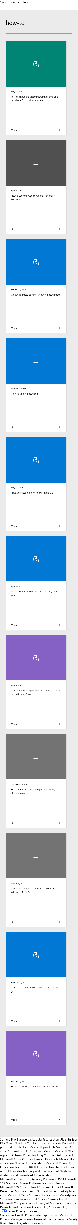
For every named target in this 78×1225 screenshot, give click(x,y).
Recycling (15, 1223)
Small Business (40, 1187)
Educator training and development (34, 1171)
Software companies (14, 1199)
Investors (70, 1203)
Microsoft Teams (53, 1183)
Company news (24, 1203)
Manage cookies (22, 1219)
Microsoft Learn (25, 1191)
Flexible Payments (46, 1159)
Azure (55, 1187)
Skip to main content (14, 2)
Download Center (41, 1151)
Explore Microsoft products (36, 1147)
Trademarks (60, 1219)
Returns (17, 1155)
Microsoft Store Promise (16, 1159)
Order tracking (33, 1155)
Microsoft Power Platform (23, 1183)
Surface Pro (8, 1139)
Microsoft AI (8, 1179)
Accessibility (40, 1207)
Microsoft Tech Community (26, 1195)
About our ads (33, 1223)
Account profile (17, 1151)
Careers (53, 1199)
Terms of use (42, 1219)
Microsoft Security (30, 1179)
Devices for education (29, 1163)
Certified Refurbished (58, 1155)
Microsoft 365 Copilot (15, 1187)
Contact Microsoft (60, 1215)
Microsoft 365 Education (31, 1167)
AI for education (41, 1175)
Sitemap (41, 1215)
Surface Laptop (27, 1139)
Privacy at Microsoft (49, 1203)
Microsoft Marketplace (61, 1195)
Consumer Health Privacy (17, 1215)
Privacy (5, 1219)
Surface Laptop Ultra (52, 1139)
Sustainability (58, 1207)
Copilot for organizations (44, 1143)
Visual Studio (38, 1199)
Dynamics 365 (52, 1179)
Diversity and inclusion (15, 1207)
